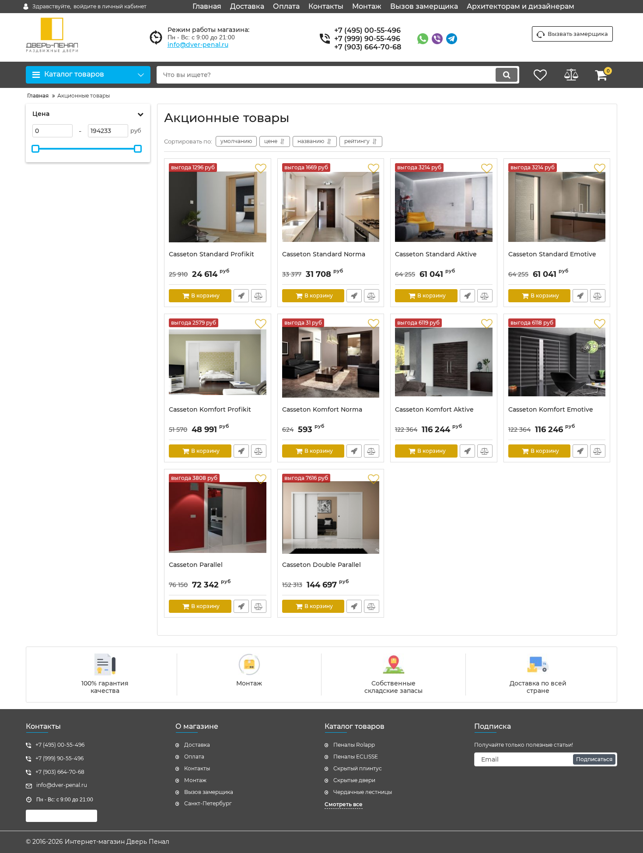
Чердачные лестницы (362, 792)
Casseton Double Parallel (321, 565)
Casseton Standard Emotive (552, 254)
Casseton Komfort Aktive (434, 409)
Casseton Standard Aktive (436, 254)
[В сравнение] (258, 295)
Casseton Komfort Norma (322, 409)
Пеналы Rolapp (354, 744)
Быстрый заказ (241, 295)
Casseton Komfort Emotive (550, 409)
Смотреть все (344, 804)
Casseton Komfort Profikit (210, 409)
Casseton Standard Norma (323, 254)
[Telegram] (451, 38)
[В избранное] (260, 169)
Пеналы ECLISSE (355, 756)
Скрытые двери (354, 780)
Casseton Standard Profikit (211, 254)
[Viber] (437, 38)
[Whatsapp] (423, 38)
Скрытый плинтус (357, 768)
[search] (506, 75)
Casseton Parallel (196, 565)
